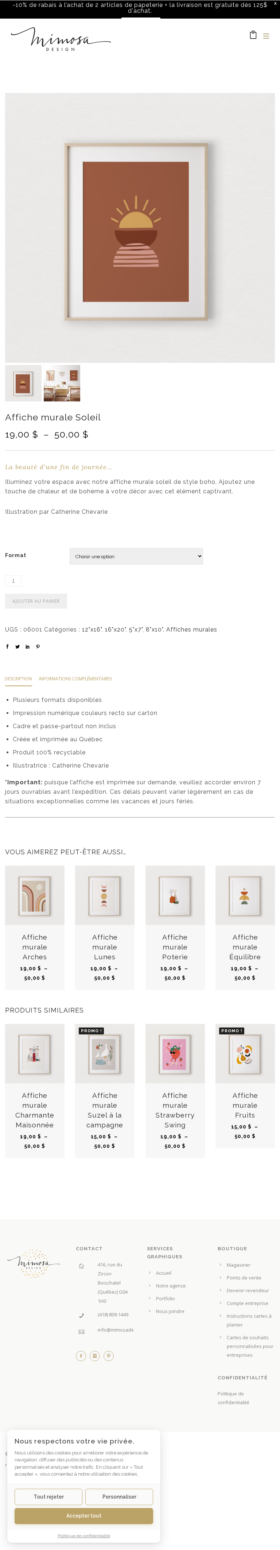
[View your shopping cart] (253, 36)
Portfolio (165, 1298)
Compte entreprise (247, 1303)
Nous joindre (170, 1311)
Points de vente (244, 1277)
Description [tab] (18, 679)
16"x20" (115, 629)
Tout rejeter (49, 1497)
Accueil (163, 1273)
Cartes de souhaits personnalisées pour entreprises (250, 1346)
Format (15, 555)
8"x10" (154, 629)
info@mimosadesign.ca (123, 1329)
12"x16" (92, 629)
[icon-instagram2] (97, 1358)
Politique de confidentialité (84, 1535)
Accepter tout (83, 1516)
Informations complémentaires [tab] (75, 679)
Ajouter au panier (36, 601)
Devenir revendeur (248, 1290)
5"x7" (136, 629)
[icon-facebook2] (83, 1358)
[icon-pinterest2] (109, 1358)
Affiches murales (191, 629)
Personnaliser (119, 1497)
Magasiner (238, 1265)
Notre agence (171, 1285)
